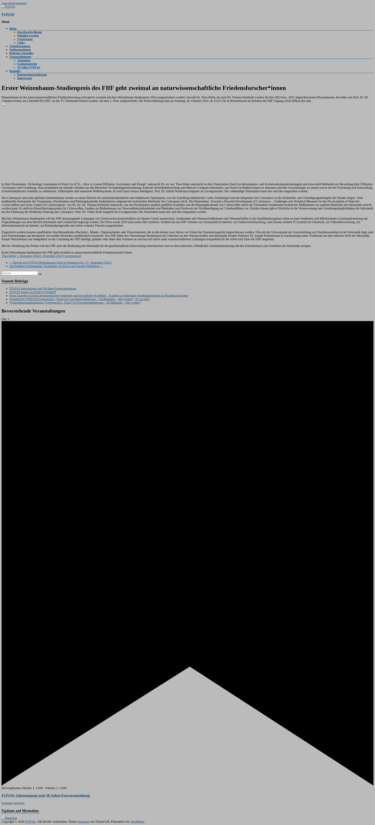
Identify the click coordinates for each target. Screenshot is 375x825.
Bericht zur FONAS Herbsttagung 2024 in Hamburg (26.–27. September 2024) (60, 262)
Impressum (24, 78)
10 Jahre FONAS (28, 67)
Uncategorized (72, 256)
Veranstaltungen (20, 56)
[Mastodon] (9, 818)
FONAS (8, 14)
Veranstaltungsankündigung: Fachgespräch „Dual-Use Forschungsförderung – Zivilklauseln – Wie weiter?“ (75, 302)
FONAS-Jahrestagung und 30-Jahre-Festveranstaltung (42, 288)
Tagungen (23, 60)
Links (21, 42)
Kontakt (14, 71)
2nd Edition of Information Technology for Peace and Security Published (56, 266)
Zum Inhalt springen (14, 3)
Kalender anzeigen (13, 803)
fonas (12, 28)
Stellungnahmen (20, 49)
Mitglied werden (28, 35)
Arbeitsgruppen (19, 46)
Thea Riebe (9, 256)
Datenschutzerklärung (32, 74)
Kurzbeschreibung (29, 32)
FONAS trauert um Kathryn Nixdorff (32, 292)
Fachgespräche (27, 64)
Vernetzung (25, 39)
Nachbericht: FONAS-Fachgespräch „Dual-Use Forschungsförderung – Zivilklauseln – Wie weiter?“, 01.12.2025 (79, 299)
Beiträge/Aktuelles (21, 53)
